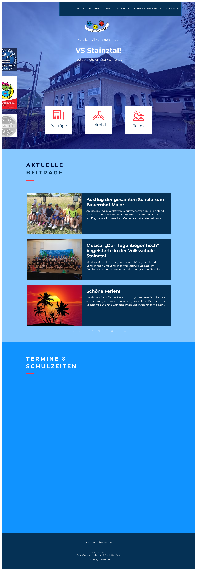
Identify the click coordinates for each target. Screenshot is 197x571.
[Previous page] (79, 331)
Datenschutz (105, 542)
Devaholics (104, 560)
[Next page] (118, 331)
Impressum (90, 542)
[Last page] (125, 331)
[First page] (73, 331)
